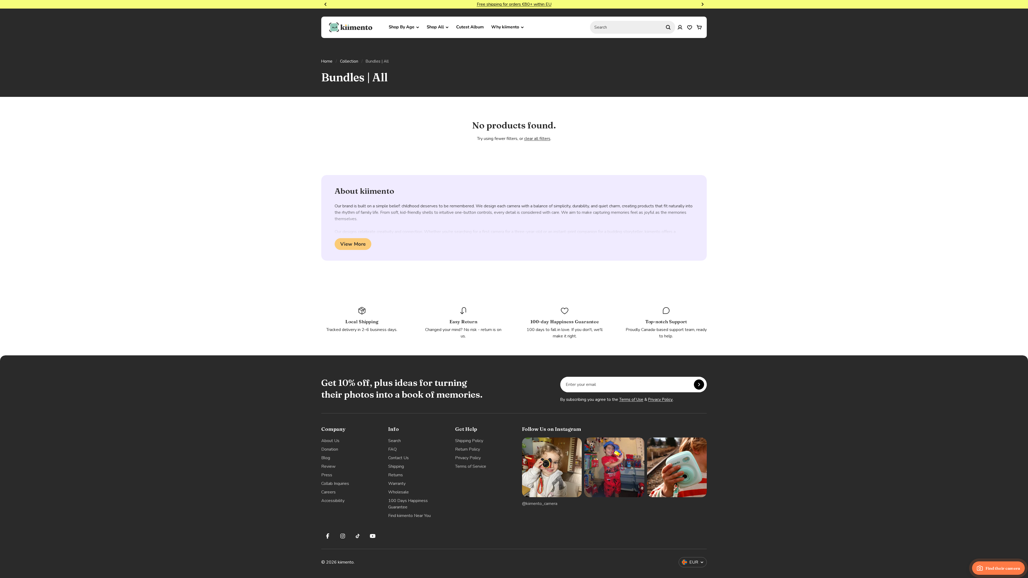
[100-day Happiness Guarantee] (565, 322)
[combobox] (632, 27)
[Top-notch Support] (666, 322)
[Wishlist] (689, 27)
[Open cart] (699, 27)
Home (326, 61)
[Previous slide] (325, 4)
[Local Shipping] (362, 319)
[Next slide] (702, 4)
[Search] (668, 27)
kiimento (346, 562)
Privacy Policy (660, 399)
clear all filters (537, 139)
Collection (349, 61)
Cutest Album (470, 27)
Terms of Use (631, 399)
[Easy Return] (463, 322)
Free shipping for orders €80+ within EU (514, 4)
